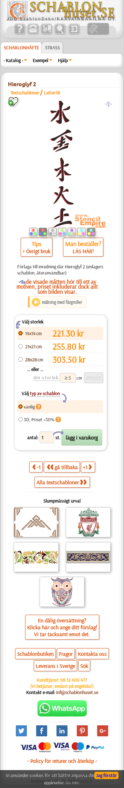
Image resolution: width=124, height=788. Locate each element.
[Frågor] (19, 33)
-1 (39, 467)
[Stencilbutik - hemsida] (61, 19)
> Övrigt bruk (36, 251)
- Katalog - (13, 60)
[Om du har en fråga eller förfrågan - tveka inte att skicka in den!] (62, 715)
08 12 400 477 (73, 680)
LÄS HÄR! (83, 251)
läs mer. (72, 782)
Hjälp (63, 60)
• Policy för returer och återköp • (62, 760)
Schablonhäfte (21, 47)
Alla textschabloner (58, 482)
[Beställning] (46, 33)
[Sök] (59, 33)
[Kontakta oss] (33, 33)
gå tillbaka (66, 467)
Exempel (40, 60)
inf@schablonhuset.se (77, 692)
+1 (85, 467)
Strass (52, 47)
